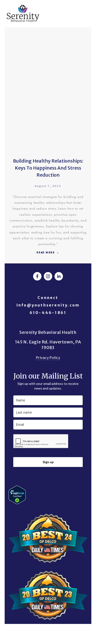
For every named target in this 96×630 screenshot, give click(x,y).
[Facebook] (37, 276)
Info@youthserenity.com (48, 305)
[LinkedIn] (59, 276)
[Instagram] (48, 276)
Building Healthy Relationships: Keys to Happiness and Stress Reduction (48, 168)
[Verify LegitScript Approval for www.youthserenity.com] (17, 502)
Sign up (48, 462)
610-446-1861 (48, 312)
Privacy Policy (48, 357)
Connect (48, 297)
